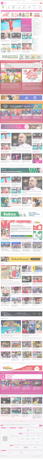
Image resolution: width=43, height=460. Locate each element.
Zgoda (13, 223)
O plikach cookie (28, 223)
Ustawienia (20, 223)
